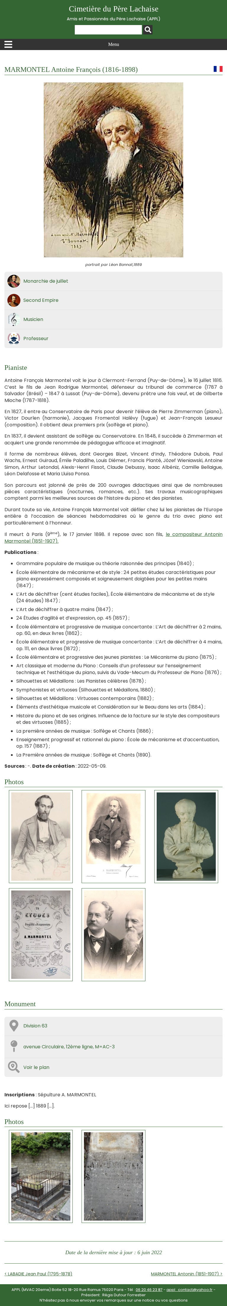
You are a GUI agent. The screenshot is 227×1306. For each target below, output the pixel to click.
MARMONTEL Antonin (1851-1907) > (187, 1274)
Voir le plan (36, 1067)
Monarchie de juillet (45, 281)
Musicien (33, 319)
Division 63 (35, 1025)
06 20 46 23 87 (149, 1289)
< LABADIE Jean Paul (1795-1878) (38, 1274)
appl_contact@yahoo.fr (189, 1289)
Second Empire (41, 300)
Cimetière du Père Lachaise (113, 13)
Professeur (35, 338)
